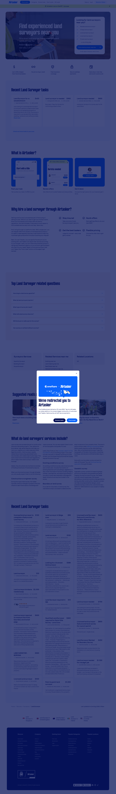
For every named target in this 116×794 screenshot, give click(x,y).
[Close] (76, 373)
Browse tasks (59, 420)
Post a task (72, 420)
